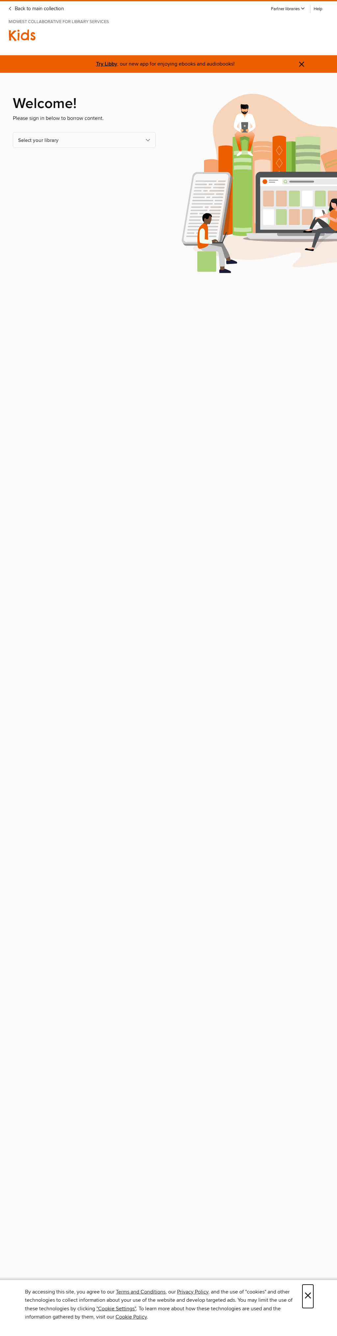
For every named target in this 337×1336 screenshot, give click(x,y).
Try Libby (106, 64)
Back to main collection (38, 9)
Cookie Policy (131, 1317)
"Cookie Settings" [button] (116, 1308)
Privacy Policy (192, 1292)
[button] (288, 9)
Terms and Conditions (141, 1292)
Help (318, 9)
